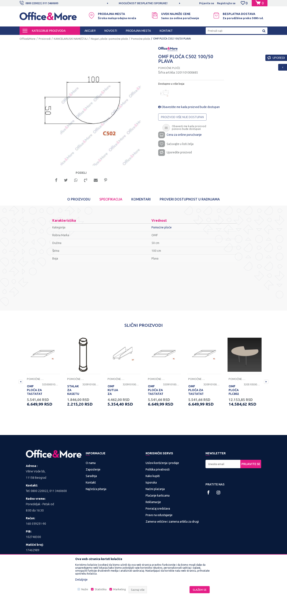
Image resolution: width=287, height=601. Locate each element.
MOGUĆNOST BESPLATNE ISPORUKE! (143, 3)
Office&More (28, 38)
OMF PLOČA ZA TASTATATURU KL (195, 392)
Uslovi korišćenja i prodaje (162, 463)
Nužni (84, 589)
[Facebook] (56, 180)
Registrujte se (226, 3)
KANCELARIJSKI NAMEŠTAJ (71, 38)
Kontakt (91, 482)
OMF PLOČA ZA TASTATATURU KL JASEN (155, 392)
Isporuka (151, 482)
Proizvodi (45, 38)
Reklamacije (153, 502)
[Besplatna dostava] (216, 15)
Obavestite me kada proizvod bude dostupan (190, 107)
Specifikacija (110, 199)
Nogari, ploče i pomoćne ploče (109, 38)
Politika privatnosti (158, 469)
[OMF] (168, 48)
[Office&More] (48, 18)
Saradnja (91, 476)
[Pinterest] (105, 180)
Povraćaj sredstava (158, 508)
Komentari (141, 199)
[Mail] (95, 180)
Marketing (119, 589)
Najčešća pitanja (96, 489)
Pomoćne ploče (140, 38)
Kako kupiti (153, 476)
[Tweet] (66, 180)
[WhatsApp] (76, 180)
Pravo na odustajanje (159, 515)
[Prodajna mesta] (91, 15)
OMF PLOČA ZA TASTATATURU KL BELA (34, 392)
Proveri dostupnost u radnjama (190, 199)
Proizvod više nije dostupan (182, 117)
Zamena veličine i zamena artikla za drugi (172, 521)
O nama (91, 463)
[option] (143, 3)
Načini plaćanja (155, 489)
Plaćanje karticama (158, 495)
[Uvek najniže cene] (154, 15)
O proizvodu (78, 199)
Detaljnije (81, 579)
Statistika (101, 589)
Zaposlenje (93, 469)
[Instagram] (218, 492)
